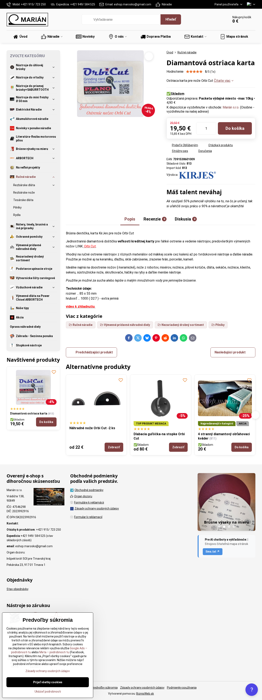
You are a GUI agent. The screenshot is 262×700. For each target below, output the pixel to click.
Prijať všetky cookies (47, 682)
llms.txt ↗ (213, 551)
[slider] (194, 71)
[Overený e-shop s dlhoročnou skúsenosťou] (49, 497)
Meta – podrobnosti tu (54, 652)
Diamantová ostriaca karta (28, 413)
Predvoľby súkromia (104, 687)
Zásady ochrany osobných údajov (142, 687)
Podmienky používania (182, 687)
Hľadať (170, 19)
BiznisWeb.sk (145, 693)
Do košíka (235, 128)
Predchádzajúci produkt (94, 352)
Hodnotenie (175, 71)
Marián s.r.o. (231, 107)
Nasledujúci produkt (230, 352)
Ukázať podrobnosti (48, 691)
